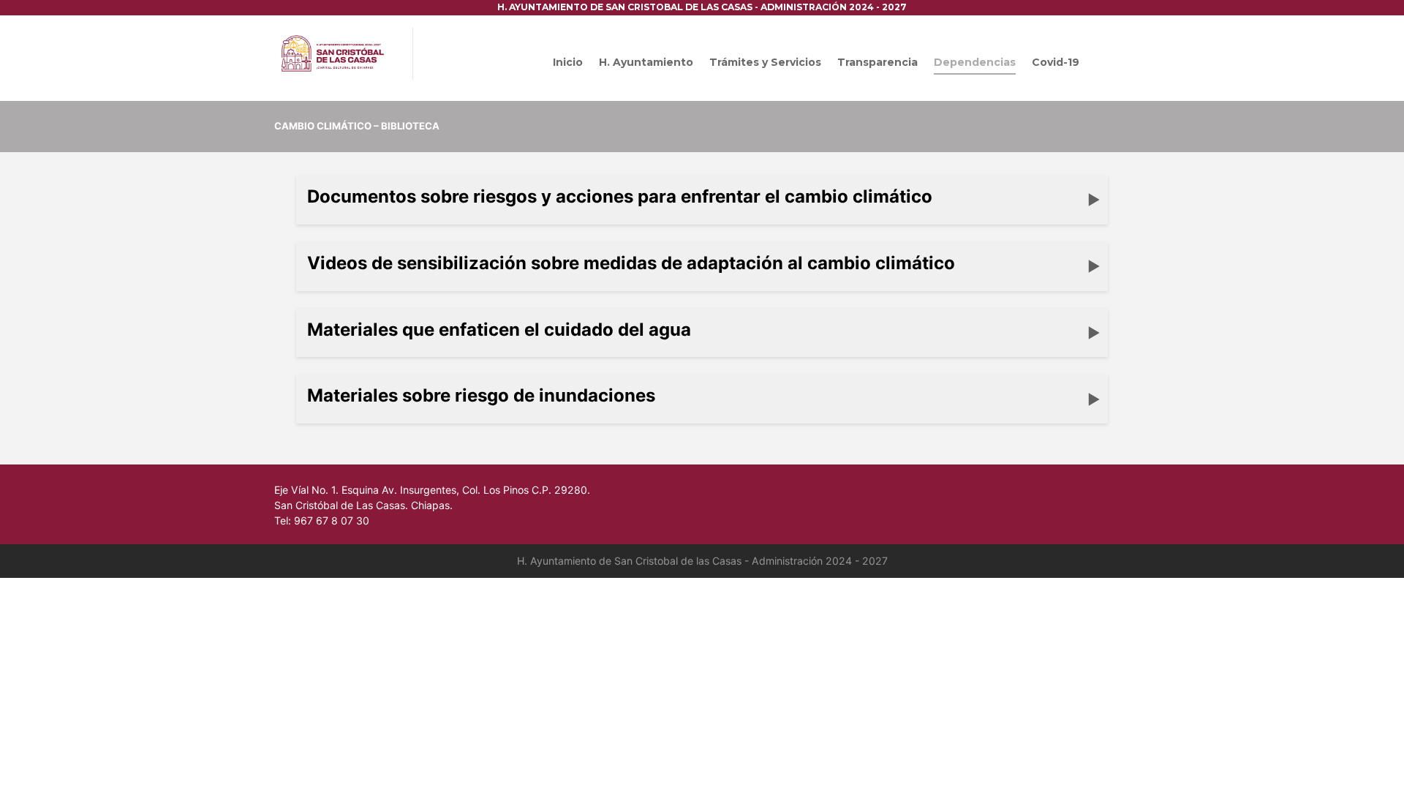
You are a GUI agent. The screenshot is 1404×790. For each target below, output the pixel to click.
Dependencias (975, 62)
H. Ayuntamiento (646, 62)
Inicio (568, 62)
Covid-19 (1055, 62)
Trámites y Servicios (765, 62)
